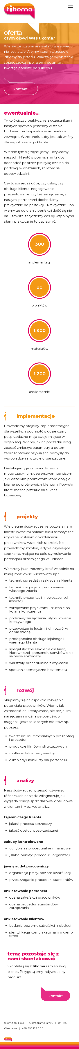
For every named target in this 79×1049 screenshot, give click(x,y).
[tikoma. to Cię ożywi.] (19, 17)
